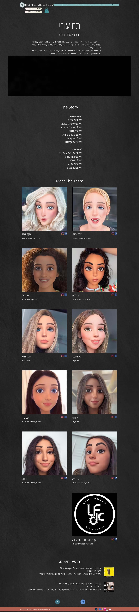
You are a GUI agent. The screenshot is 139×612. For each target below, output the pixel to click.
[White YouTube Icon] (110, 609)
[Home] (82, 601)
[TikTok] (102, 609)
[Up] (57, 601)
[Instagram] (113, 233)
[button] (46, 10)
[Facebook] (116, 233)
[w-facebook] (107, 611)
